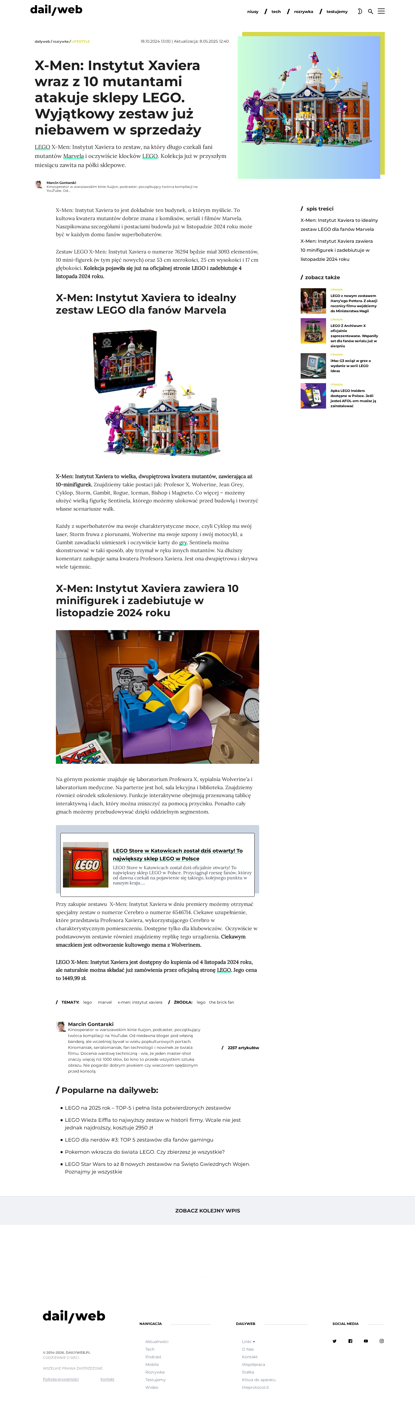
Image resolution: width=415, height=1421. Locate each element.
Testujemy (155, 1379)
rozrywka (303, 11)
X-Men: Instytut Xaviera (140, 1002)
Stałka (248, 1372)
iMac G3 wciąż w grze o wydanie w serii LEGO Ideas (351, 366)
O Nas (248, 1349)
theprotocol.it (255, 1387)
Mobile (152, 1364)
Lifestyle (80, 41)
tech (276, 11)
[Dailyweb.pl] (56, 11)
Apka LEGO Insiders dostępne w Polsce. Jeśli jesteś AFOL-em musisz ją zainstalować (353, 398)
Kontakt (107, 1379)
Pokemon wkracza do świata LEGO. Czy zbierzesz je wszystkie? (145, 1152)
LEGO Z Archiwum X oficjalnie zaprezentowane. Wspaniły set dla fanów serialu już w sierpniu (354, 336)
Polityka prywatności (61, 1379)
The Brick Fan (221, 1002)
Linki (246, 1341)
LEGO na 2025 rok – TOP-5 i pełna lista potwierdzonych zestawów (148, 1108)
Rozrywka (61, 41)
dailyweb (42, 41)
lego (87, 1002)
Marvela (73, 155)
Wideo (151, 1387)
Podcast (153, 1356)
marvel (105, 1002)
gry (183, 542)
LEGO (42, 146)
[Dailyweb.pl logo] (78, 1318)
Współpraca (253, 1364)
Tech (149, 1349)
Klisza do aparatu (259, 1379)
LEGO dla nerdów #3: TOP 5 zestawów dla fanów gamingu (139, 1140)
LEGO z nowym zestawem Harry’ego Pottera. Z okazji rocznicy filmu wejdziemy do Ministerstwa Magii (354, 303)
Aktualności (157, 1341)
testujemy (337, 11)
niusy (252, 11)
